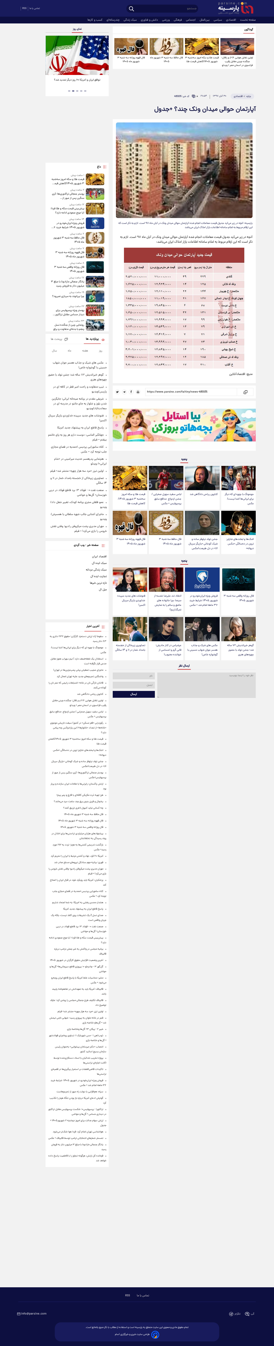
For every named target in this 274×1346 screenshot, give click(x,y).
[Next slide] (104, 55)
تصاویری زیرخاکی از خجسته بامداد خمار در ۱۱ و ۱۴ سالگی (130, 647)
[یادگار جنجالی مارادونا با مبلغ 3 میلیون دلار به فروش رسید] (95, 282)
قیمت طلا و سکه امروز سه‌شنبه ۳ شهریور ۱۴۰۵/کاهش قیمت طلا (202, 60)
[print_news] (138, 392)
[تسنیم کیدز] (184, 426)
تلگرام (238, 1314)
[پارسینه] (234, 9)
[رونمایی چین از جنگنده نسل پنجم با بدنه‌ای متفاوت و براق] (95, 325)
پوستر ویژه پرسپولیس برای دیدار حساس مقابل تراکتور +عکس (69, 312)
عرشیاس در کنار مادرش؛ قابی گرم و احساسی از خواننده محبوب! (168, 650)
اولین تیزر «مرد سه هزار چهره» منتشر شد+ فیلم (77, 471)
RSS (24, 8)
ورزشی (166, 20)
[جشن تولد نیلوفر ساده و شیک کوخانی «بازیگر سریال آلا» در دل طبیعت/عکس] (202, 523)
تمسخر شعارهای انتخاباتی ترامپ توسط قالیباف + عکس (75, 1138)
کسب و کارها (95, 20)
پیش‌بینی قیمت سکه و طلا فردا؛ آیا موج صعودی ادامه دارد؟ (67, 211)
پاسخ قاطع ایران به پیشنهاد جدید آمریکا (80, 428)
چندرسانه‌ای (113, 20)
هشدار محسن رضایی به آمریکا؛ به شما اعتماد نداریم (77, 903)
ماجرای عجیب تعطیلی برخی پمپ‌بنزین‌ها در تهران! (78, 670)
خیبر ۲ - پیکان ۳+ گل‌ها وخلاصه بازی (85, 1029)
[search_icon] (131, 9)
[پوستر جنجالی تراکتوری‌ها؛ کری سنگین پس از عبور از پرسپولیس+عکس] (95, 194)
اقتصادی (231, 20)
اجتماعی (191, 20)
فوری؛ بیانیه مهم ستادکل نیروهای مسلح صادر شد (78, 862)
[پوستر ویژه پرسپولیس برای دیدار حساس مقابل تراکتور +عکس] (95, 311)
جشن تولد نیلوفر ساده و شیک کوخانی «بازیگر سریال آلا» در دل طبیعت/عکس (203, 544)
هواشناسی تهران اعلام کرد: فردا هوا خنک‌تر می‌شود (78, 1132)
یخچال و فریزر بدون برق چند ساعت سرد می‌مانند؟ (78, 802)
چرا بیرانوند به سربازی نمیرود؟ (68, 296)
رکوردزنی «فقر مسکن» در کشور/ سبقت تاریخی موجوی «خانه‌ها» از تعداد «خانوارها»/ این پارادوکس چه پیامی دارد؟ (78, 728)
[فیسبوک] (131, 392)
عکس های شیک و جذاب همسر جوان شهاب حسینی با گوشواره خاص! (202, 650)
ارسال (133, 694)
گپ (252, 1314)
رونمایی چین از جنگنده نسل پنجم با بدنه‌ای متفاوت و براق (68, 327)
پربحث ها (56, 339)
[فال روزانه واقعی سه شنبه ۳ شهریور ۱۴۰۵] (238, 579)
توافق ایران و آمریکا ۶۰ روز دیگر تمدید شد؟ (77, 80)
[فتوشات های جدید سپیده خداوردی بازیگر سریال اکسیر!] (130, 579)
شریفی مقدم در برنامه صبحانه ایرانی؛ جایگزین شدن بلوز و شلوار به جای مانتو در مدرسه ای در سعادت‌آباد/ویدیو (79, 404)
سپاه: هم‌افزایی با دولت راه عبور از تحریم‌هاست (80, 1092)
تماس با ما (34, 8)
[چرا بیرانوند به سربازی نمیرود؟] (95, 296)
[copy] (245, 392)
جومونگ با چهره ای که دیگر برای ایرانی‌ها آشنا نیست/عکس (239, 499)
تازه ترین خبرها (98, 583)
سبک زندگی (131, 20)
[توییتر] (117, 392)
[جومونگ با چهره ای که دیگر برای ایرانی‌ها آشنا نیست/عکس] (238, 478)
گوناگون (248, 30)
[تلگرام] (124, 392)
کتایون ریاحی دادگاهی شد (204, 494)
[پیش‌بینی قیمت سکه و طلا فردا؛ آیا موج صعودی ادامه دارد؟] (95, 209)
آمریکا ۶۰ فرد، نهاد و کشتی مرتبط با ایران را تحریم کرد (77, 856)
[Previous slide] (50, 55)
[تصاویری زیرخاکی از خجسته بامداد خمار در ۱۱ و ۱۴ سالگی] (130, 629)
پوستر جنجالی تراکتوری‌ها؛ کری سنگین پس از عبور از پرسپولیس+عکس (68, 196)
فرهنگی (178, 20)
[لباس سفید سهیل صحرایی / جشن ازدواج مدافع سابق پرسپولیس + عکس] (166, 478)
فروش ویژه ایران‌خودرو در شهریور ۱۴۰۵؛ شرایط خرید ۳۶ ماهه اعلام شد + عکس (203, 600)
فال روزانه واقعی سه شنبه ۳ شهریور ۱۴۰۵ (239, 598)
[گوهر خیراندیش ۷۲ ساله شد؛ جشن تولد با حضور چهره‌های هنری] (238, 629)
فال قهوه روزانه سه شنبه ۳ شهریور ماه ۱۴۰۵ (131, 60)
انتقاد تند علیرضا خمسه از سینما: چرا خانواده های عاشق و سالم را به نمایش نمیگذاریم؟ (167, 603)
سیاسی (218, 20)
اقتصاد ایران (99, 556)
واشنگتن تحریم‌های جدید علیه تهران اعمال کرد (80, 677)
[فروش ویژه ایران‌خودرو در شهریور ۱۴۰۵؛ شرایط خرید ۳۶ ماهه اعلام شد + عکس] (202, 579)
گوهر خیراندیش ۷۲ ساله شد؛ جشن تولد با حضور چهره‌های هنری (240, 650)
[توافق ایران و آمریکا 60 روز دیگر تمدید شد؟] (77, 55)
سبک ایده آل (99, 563)
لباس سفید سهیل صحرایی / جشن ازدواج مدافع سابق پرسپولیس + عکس (166, 499)
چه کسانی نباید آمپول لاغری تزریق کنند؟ (83, 808)
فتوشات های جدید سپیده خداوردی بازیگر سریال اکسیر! (131, 600)
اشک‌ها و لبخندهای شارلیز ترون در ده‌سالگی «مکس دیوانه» (240, 544)
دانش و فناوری (150, 20)
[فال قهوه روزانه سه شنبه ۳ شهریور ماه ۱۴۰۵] (131, 46)
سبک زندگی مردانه (96, 570)
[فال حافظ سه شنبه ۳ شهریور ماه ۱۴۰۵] (166, 46)
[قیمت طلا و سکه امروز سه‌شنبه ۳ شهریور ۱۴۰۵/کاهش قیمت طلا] (202, 46)
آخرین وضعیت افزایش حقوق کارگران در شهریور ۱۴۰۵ (76, 960)
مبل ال (103, 590)
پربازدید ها (92, 339)
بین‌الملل (205, 20)
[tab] (85, 91)
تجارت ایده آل (98, 576)
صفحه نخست (248, 20)
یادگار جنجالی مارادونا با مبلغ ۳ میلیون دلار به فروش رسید (67, 284)
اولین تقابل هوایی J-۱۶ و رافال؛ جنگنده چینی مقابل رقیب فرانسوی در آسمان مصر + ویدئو (237, 61)
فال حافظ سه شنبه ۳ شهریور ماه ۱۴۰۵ (166, 60)
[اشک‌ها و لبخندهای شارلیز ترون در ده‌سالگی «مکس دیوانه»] (238, 523)
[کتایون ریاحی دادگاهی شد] (202, 478)
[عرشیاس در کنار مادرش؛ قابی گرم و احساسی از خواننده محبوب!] (166, 629)
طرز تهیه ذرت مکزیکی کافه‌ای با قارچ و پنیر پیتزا (80, 795)
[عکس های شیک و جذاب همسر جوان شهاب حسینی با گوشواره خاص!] (202, 629)
